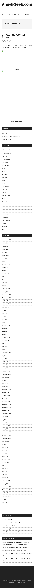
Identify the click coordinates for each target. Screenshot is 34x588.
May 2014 (4, 279)
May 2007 (4, 398)
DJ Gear (4, 168)
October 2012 (5, 334)
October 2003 (5, 493)
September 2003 (6, 496)
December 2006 (6, 404)
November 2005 (6, 435)
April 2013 (4, 319)
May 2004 (4, 471)
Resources (5, 208)
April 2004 (4, 474)
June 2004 (5, 468)
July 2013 (4, 310)
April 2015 (4, 258)
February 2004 (6, 481)
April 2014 (4, 282)
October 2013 (5, 301)
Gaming (4, 183)
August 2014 (5, 273)
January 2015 (5, 267)
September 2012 (6, 337)
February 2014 (6, 289)
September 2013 (6, 304)
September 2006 (6, 413)
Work (3, 229)
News (3, 199)
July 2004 (4, 465)
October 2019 (5, 246)
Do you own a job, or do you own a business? (14, 529)
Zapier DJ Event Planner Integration (11, 523)
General (4, 192)
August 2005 (5, 441)
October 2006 (5, 410)
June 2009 (5, 383)
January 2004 (5, 484)
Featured (4, 177)
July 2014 (4, 276)
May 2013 (4, 316)
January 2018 (5, 255)
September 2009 (6, 374)
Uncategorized (6, 220)
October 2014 (5, 270)
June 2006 (5, 423)
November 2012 (6, 331)
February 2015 (6, 264)
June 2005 (5, 447)
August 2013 (5, 307)
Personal (4, 202)
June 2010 (5, 365)
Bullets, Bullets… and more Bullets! (11, 532)
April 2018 (4, 252)
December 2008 (6, 389)
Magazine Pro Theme (19, 580)
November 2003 (6, 490)
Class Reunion (6, 159)
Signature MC (5, 217)
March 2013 (5, 322)
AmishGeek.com (17, 4)
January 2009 (5, 386)
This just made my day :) (19, 550)
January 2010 (5, 368)
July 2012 (4, 343)
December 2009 (6, 371)
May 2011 (4, 356)
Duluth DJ (4, 133)
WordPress (18, 582)
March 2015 (5, 261)
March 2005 (5, 456)
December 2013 (6, 295)
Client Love (5, 162)
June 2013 (5, 313)
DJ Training (5, 174)
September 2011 (6, 353)
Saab (3, 211)
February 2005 (6, 459)
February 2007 (6, 401)
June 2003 (5, 502)
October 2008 (5, 392)
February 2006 (6, 426)
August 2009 (5, 377)
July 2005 (4, 444)
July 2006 (4, 420)
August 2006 (5, 417)
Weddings (4, 226)
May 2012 (4, 349)
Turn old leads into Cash (8, 526)
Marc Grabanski (6, 550)
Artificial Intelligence (7, 150)
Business (4, 156)
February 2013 (6, 325)
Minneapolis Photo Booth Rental (11, 136)
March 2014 (5, 285)
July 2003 (4, 499)
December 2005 (6, 432)
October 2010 (5, 362)
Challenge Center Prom (13, 36)
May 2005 (4, 450)
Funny (3, 180)
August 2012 (5, 340)
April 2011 (4, 359)
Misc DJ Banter (6, 195)
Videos (4, 223)
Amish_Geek (5, 554)
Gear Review (5, 186)
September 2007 (6, 395)
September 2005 (6, 438)
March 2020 (5, 243)
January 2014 (5, 292)
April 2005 (4, 453)
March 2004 (5, 477)
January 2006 (5, 429)
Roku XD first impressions (20, 544)
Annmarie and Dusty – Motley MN (19, 547)
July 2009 (4, 380)
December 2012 (6, 328)
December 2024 (6, 240)
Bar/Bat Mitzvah (6, 153)
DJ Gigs (4, 171)
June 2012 (5, 346)
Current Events (6, 165)
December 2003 (6, 487)
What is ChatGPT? (7, 520)
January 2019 (5, 249)
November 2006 (6, 407)
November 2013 (6, 298)
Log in (23, 582)
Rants (3, 205)
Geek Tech (5, 189)
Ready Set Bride (6, 139)
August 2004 (5, 462)
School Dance (5, 214)
